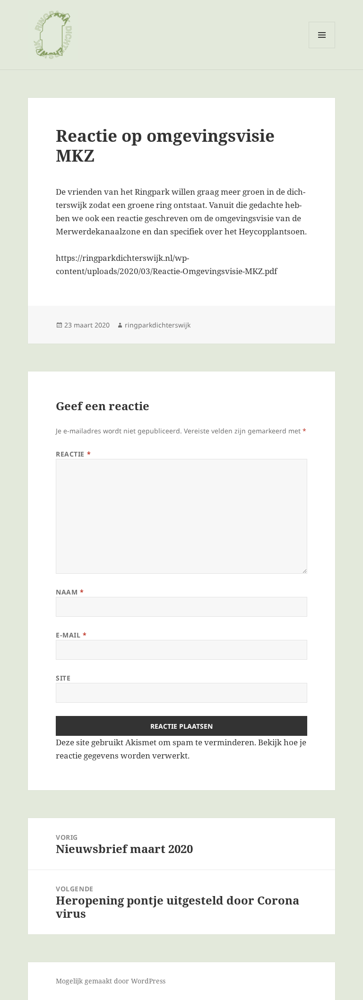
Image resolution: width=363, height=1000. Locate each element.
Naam (70, 591)
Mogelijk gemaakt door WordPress (110, 980)
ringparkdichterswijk (157, 324)
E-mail (71, 634)
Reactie (73, 453)
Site (63, 677)
